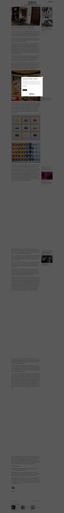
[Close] (42, 77)
